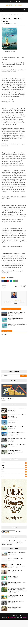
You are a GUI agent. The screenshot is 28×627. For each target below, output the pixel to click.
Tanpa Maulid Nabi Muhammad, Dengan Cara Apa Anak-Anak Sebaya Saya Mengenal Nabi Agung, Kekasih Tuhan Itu (17, 589)
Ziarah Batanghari (9, 14)
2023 (14, 469)
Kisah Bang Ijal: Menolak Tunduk (15, 558)
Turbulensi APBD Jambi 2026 (9, 399)
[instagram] (14, 1)
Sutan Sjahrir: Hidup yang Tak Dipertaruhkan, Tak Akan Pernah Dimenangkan (15, 452)
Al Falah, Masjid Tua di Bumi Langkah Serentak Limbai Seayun (16, 433)
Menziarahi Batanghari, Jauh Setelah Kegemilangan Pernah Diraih (16, 313)
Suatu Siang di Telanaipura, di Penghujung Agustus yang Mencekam (16, 565)
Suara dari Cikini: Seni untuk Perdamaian (17, 552)
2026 (14, 463)
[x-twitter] (11, 1)
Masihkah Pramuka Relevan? (14, 607)
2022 (14, 471)
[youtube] (16, 1)
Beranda (3, 14)
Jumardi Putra (6, 23)
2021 (14, 474)
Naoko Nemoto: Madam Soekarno (16, 601)
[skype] (19, 1)
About (9, 615)
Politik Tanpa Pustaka (13, 576)
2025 (14, 465)
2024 (14, 467)
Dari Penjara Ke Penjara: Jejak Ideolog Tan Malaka (17, 439)
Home (20, 615)
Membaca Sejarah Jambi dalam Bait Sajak (17, 324)
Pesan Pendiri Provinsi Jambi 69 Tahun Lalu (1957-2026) (16, 409)
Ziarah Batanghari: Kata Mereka (15, 318)
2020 (14, 476)
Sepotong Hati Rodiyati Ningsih (15, 570)
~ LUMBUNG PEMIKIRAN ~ (14, 5)
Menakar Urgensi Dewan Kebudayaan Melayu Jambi (16, 415)
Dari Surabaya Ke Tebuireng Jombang (16, 444)
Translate (6, 532)
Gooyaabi (24, 617)
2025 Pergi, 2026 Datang (13, 420)
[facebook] (8, 1)
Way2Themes (13, 617)
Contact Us (14, 615)
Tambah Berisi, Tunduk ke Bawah (15, 426)
